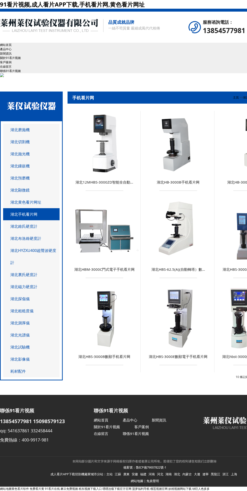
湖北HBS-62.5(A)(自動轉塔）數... (178, 269)
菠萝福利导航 (141, 489)
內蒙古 (187, 474)
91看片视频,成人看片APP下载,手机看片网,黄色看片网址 (72, 4)
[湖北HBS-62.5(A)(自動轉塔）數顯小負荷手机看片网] (178, 262)
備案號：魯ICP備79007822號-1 (144, 467)
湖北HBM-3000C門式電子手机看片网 (104, 269)
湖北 (177, 474)
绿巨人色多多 (201, 489)
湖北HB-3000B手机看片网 (178, 182)
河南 (152, 474)
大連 (197, 474)
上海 (234, 474)
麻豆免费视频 (69, 489)
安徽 (135, 474)
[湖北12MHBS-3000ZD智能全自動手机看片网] (104, 175)
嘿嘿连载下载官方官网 (117, 489)
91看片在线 (52, 489)
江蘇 (118, 474)
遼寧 (205, 474)
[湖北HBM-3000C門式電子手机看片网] (104, 262)
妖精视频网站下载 (180, 489)
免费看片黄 (37, 489)
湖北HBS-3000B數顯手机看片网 (104, 356)
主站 (109, 474)
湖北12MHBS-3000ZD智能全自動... (104, 182)
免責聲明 (152, 481)
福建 (143, 474)
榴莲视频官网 (159, 489)
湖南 (168, 474)
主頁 (236, 97)
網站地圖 (137, 481)
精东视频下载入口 (90, 489)
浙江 (225, 474)
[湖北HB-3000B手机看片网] (178, 175)
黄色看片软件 (20, 489)
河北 (160, 474)
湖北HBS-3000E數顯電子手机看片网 (178, 356)
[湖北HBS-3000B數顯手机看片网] (104, 349)
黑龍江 (215, 474)
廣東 (126, 474)
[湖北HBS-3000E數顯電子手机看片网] (178, 349)
